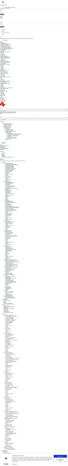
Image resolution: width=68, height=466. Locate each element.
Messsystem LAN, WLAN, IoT (6, 44)
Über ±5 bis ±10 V (4, 72)
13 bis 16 (3, 54)
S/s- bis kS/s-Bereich (5, 62)
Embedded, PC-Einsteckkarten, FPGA (13, 133)
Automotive (9, 136)
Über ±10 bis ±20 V (4, 73)
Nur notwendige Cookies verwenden (60, 460)
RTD (2, 59)
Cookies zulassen (60, 456)
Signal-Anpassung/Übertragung (11, 131)
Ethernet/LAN (3, 101)
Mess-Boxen (8, 128)
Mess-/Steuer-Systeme (7, 127)
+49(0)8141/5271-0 (5, 148)
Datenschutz (4, 154)
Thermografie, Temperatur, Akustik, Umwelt (14, 134)
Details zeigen (14, 464)
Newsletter (3, 2)
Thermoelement (4, 58)
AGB (2, 153)
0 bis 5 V (3, 75)
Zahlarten (3, 156)
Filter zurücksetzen (5, 40)
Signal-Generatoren (7, 126)
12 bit (2, 65)
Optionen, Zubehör (9, 132)
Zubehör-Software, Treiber (5, 49)
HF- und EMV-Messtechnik (8, 125)
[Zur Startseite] (1, 10)
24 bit (2, 69)
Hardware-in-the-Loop (9, 130)
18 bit (2, 68)
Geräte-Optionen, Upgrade (6, 46)
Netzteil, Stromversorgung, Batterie (7, 48)
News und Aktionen (9, 138)
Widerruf (3, 155)
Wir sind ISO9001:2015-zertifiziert (7, 157)
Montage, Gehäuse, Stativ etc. (6, 47)
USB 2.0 (3, 100)
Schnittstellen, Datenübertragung (12, 135)
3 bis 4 (2, 52)
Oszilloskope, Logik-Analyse (8, 123)
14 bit (2, 86)
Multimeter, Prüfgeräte (7, 124)
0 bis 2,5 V (3, 74)
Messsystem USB (4, 43)
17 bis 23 (3, 55)
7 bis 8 (2, 79)
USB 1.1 (3, 99)
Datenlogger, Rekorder (9, 129)
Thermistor (3, 60)
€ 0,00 (3, 6)
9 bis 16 (2, 93)
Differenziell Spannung (5, 57)
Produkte (3, 122)
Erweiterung (3, 50)
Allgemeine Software (5, 45)
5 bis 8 (2, 53)
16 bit (2, 67)
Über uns (7, 139)
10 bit (2, 84)
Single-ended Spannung (5, 56)
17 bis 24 (3, 94)
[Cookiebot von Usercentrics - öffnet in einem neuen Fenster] (6, 464)
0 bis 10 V (3, 76)
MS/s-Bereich (3, 63)
